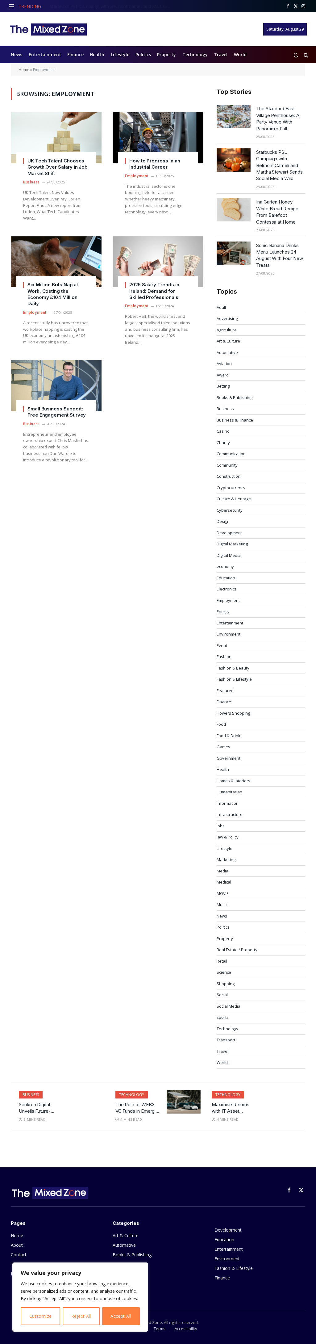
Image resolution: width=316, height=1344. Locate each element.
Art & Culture (228, 341)
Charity (223, 442)
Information (228, 803)
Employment (137, 175)
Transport (226, 1040)
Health (97, 54)
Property (166, 54)
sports (223, 1017)
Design (223, 521)
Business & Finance (235, 420)
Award (223, 375)
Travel (220, 54)
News (16, 54)
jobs (221, 826)
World (240, 54)
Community (227, 465)
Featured (225, 690)
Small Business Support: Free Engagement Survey (56, 412)
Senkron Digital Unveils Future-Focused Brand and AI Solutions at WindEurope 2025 (39, 1108)
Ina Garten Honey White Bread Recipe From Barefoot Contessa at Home (277, 212)
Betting (223, 386)
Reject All (81, 1316)
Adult (221, 307)
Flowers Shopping (233, 713)
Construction (228, 476)
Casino (223, 431)
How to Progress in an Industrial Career (154, 164)
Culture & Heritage (234, 499)
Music (222, 904)
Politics (143, 54)
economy (225, 566)
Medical (224, 882)
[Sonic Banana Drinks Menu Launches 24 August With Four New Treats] (234, 253)
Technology (195, 54)
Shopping (226, 983)
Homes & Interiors (233, 780)
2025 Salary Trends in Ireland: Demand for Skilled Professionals (154, 291)
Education (226, 578)
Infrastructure (230, 814)
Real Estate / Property (237, 949)
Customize (40, 1316)
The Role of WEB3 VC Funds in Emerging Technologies (138, 1108)
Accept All (120, 1316)
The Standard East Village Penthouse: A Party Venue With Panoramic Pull (277, 118)
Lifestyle (120, 54)
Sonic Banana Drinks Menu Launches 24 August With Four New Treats (279, 255)
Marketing (226, 859)
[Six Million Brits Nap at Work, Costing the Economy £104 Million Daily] (56, 261)
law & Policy (228, 837)
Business (31, 182)
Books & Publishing (234, 397)
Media (222, 871)
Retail (222, 961)
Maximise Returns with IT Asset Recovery (230, 1108)
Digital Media (229, 555)
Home (24, 69)
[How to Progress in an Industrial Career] (158, 137)
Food (221, 724)
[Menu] (11, 6)
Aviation (224, 363)
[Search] (305, 55)
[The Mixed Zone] (48, 29)
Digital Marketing (232, 544)
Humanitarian (229, 792)
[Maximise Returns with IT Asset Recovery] (280, 1102)
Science (224, 972)
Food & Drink (228, 735)
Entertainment (45, 54)
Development (229, 533)
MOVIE (223, 893)
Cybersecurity (230, 510)
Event (222, 645)
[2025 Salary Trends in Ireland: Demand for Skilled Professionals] (158, 261)
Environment (228, 634)
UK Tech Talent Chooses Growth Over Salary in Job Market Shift (57, 167)
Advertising (227, 318)
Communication (231, 453)
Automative (227, 352)
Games (223, 747)
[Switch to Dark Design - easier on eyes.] (296, 54)
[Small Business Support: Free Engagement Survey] (56, 385)
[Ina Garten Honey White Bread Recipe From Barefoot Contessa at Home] (234, 209)
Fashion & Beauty (233, 668)
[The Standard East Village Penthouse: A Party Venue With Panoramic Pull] (234, 116)
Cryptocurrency (231, 487)
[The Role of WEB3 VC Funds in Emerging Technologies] (184, 1102)
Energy (223, 611)
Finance (75, 54)
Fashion (224, 656)
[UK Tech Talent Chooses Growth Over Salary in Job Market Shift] (56, 137)
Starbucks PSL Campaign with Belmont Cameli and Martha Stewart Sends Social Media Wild (111, 6)
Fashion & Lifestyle (234, 679)
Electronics (227, 589)
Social (222, 995)
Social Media (228, 1006)
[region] (80, 1297)
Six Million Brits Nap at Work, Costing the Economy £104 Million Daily (52, 294)
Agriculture (227, 330)
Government (228, 758)
